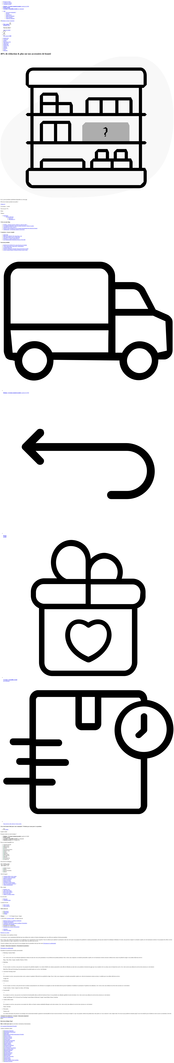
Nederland (11, 1045)
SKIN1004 (5, 234)
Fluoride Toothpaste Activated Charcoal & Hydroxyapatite (15, 248)
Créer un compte (6, 30)
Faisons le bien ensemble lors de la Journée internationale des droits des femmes (20, 228)
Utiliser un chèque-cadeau (8, 894)
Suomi (8, 1057)
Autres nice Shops (7, 930)
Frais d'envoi (8, 14)
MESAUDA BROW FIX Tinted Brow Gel (12, 236)
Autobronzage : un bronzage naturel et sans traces (14, 229)
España (9, 1043)
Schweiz (10, 1036)
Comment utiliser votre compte (9, 876)
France (9, 1035)
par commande (13, 8)
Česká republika (15, 1060)
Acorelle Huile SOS (7, 247)
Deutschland (12, 1032)
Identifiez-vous (6, 25)
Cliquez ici (3, 204)
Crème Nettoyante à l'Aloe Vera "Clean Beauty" (13, 246)
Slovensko (11, 1056)
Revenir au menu (7, 1)
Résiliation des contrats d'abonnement (11, 926)
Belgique (10, 1050)
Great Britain (13, 1047)
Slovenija (11, 1041)
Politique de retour (7, 881)
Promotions (5, 215)
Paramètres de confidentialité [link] (9, 925)
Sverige (9, 1046)
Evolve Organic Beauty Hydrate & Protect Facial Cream (15, 250)
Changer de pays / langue (16, 916)
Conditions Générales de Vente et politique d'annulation (15, 923)
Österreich (11, 1030)
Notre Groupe (6, 904)
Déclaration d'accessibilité (8, 924)
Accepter (3, 945)
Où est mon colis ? (7, 893)
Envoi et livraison (7, 880)
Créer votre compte (7, 890)
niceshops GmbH (10, 918)
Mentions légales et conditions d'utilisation (12, 920)
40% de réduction (10, 216)
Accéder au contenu (7, 2)
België (8, 1055)
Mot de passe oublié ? (8, 892)
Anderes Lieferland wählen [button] (6, 1028)
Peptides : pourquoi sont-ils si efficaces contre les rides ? (15, 224)
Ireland (9, 1058)
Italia (8, 1033)
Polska (8, 1051)
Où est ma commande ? (11, 12)
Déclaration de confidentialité (49, 943)
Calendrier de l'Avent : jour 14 (9, 227)
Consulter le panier (7, 4)
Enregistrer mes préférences (6, 1015)
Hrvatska (10, 1052)
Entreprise (5, 929)
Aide (4, 11)
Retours (7, 13)
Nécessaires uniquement (11, 945)
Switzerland (12, 1040)
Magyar (9, 1044)
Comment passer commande (9, 877)
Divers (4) (11, 218)
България (11, 1049)
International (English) (19, 1034)
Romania (10, 1061)
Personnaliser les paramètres (23, 945)
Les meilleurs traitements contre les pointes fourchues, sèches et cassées (18, 225)
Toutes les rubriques (10, 18)
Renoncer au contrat (5, 932)
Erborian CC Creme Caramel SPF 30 (11, 238)
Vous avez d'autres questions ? (9, 883)
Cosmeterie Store (7, 900)
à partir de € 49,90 (16, 6)
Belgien (9, 1054)
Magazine (5, 899)
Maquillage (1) (12, 219)
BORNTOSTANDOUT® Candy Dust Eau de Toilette (15, 245)
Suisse (8, 1039)
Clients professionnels (8, 884)
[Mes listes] (4, 32)
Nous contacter (9, 17)
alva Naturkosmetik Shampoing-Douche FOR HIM (14, 239)
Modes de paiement (10, 16)
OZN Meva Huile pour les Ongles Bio (11, 237)
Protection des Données (8, 922)
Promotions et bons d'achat (9, 882)
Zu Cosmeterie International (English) (9, 1026)
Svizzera (10, 1038)
